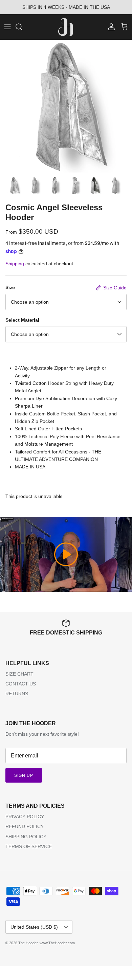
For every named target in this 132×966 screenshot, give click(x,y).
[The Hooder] (66, 27)
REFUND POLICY (24, 826)
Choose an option (30, 302)
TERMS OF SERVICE (28, 846)
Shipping (14, 263)
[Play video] (66, 554)
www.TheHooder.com (57, 943)
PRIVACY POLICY (24, 816)
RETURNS (16, 693)
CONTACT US (20, 683)
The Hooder (28, 943)
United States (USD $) (34, 927)
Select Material (22, 320)
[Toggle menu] (7, 26)
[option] (66, 106)
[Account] (109, 26)
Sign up (23, 775)
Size (10, 287)
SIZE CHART (19, 674)
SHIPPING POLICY (25, 836)
